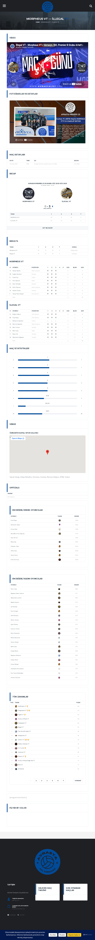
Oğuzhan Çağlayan (18, 337)
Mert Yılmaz (16, 327)
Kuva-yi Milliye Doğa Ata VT (26, 760)
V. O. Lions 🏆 (22, 748)
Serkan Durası (17, 290)
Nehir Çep (15, 331)
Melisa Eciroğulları (18, 321)
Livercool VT (21, 752)
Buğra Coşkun (17, 314)
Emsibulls (21, 769)
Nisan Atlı (15, 334)
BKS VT (20, 765)
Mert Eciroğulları (17, 324)
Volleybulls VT (22, 735)
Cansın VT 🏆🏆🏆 (23, 740)
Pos (12, 702)
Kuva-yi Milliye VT (23, 719)
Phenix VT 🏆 (22, 756)
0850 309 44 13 (15, 900)
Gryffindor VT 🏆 (23, 706)
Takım (60, 516)
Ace (68, 267)
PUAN (78, 702)
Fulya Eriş (15, 277)
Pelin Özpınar (17, 287)
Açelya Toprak (16, 271)
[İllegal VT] (66, 193)
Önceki (16, 780)
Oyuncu (15, 267)
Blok (75, 267)
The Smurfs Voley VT (24, 731)
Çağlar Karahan (17, 274)
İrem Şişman (16, 280)
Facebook (13, 915)
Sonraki (78, 780)
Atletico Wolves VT (23, 744)
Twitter (21, 915)
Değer (76, 516)
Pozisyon (35, 267)
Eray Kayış (15, 317)
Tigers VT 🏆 (22, 714)
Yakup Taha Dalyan (18, 294)
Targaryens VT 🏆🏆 (24, 710)
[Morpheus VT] (28, 193)
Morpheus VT (13, 250)
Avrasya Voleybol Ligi (18, 908)
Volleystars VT (22, 723)
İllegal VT (12, 253)
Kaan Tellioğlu (17, 284)
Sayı (82, 267)
